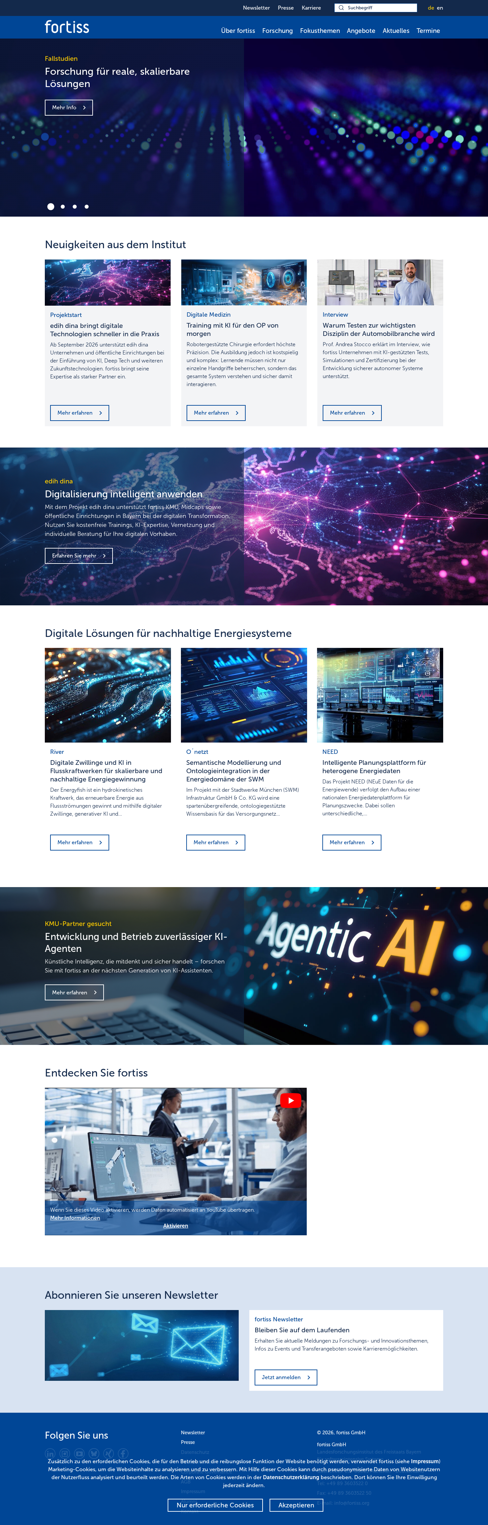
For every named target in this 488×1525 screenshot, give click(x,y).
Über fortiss (238, 31)
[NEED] (380, 695)
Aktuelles (396, 31)
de (431, 8)
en (440, 8)
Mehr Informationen (75, 1218)
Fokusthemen (320, 31)
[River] (108, 695)
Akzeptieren (296, 1505)
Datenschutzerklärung (291, 1477)
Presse (286, 8)
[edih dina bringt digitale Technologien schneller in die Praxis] (108, 282)
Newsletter (256, 8)
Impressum (425, 1461)
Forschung (277, 31)
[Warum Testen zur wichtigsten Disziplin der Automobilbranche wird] (380, 282)
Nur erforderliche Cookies (215, 1505)
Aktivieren (175, 1226)
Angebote (361, 31)
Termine (428, 31)
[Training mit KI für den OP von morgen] (244, 282)
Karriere (311, 8)
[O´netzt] (244, 695)
